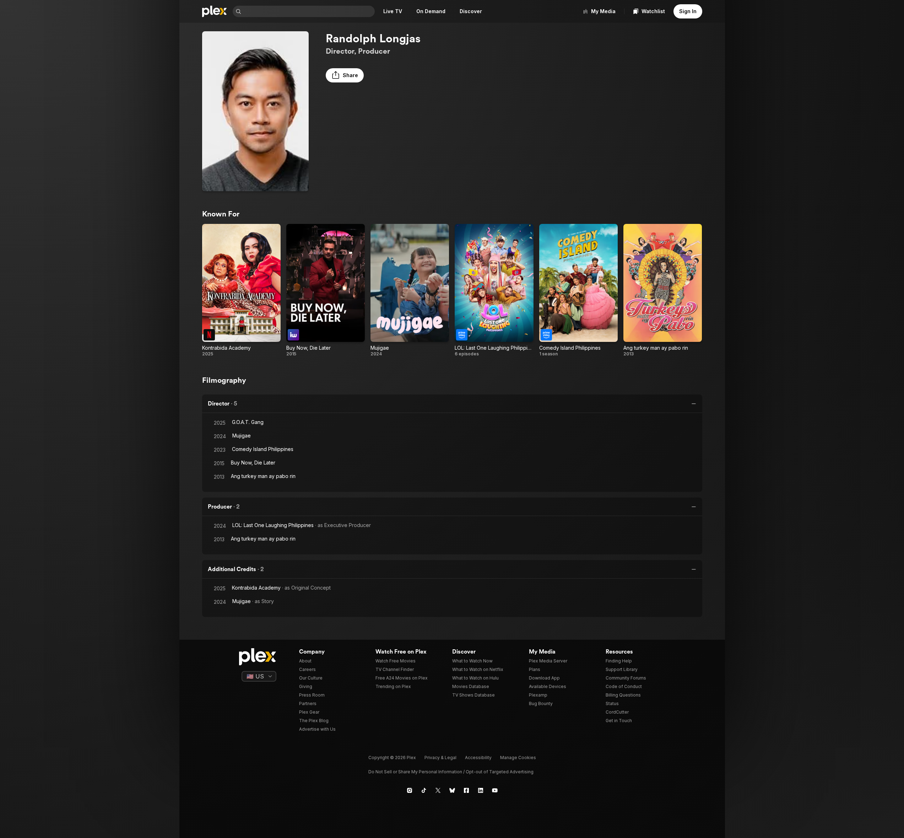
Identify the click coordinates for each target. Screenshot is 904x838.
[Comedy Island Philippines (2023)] (578, 290)
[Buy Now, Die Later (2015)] (325, 290)
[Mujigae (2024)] (409, 290)
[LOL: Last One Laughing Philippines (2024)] (494, 290)
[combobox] (309, 11)
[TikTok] (424, 790)
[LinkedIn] (480, 790)
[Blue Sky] (452, 790)
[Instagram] (409, 790)
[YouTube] (495, 790)
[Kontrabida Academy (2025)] (241, 290)
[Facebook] (466, 790)
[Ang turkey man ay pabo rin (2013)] (662, 290)
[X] (438, 790)
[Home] (214, 11)
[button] (345, 75)
